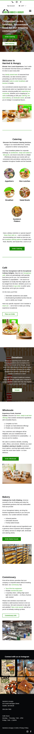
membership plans (16, 590)
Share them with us (10, 235)
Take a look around (17, 607)
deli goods (6, 155)
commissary (15, 585)
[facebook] (31, 731)
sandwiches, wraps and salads (20, 152)
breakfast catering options (13, 239)
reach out (5, 306)
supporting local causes (18, 361)
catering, (24, 95)
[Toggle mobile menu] (30, 11)
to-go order (17, 286)
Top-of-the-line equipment (14, 588)
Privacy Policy (24, 728)
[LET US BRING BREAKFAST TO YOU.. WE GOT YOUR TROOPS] (8, 668)
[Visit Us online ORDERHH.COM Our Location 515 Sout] (25, 668)
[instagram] (27, 731)
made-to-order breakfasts (17, 81)
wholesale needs (18, 98)
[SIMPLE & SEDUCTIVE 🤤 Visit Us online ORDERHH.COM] (25, 685)
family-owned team (12, 74)
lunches (4, 83)
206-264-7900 (6, 709)
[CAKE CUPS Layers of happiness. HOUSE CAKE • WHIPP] (8, 685)
